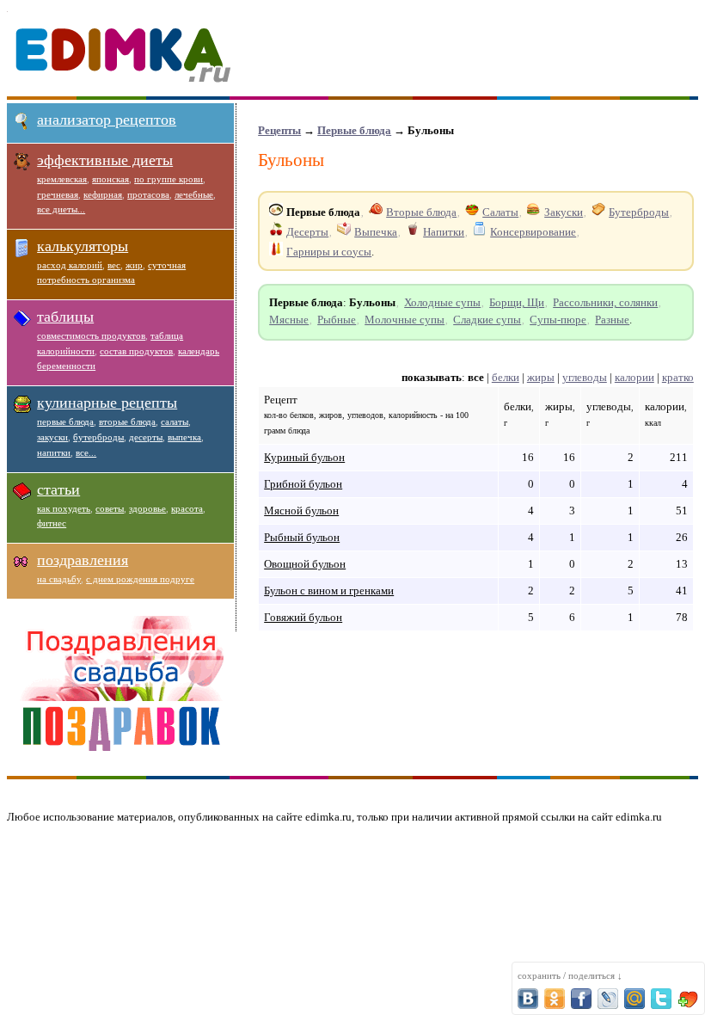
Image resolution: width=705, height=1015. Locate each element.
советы (109, 508)
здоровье (147, 508)
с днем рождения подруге (140, 579)
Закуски (563, 212)
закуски (52, 437)
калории (634, 377)
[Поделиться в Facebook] (581, 998)
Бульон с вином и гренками (329, 590)
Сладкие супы (487, 319)
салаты (174, 421)
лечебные (194, 194)
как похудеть (63, 508)
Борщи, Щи (516, 302)
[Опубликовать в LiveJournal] (608, 998)
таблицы (65, 316)
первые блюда (65, 421)
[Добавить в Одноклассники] (554, 998)
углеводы (584, 377)
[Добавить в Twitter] (661, 998)
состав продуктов (136, 351)
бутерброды (98, 437)
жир (134, 265)
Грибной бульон (303, 483)
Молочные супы (404, 319)
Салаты (500, 212)
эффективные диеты (105, 160)
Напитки (443, 231)
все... (86, 452)
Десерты (307, 231)
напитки (53, 452)
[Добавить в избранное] (687, 998)
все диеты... (61, 209)
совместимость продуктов (91, 335)
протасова (148, 194)
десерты (145, 437)
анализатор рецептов (106, 119)
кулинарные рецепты (107, 402)
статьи (58, 489)
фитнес (51, 523)
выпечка (184, 437)
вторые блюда (127, 421)
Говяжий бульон (303, 617)
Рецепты (279, 130)
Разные (612, 319)
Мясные (289, 319)
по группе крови (168, 179)
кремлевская (62, 179)
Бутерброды (639, 212)
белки (505, 377)
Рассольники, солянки (605, 302)
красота (187, 508)
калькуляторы (82, 246)
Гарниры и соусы (328, 251)
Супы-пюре (558, 319)
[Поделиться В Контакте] (528, 998)
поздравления (82, 560)
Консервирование (533, 231)
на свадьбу (59, 579)
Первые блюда (354, 130)
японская (110, 179)
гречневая (57, 194)
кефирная (102, 194)
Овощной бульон (305, 563)
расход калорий (69, 265)
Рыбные (336, 319)
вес (113, 265)
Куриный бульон (304, 457)
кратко (678, 377)
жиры (541, 377)
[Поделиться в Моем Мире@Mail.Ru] (634, 998)
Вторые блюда (421, 212)
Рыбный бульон (302, 537)
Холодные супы (442, 302)
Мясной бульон (301, 510)
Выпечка (375, 231)
